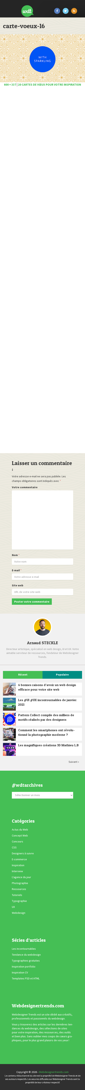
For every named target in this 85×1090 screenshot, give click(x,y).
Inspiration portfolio (23, 966)
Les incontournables (24, 948)
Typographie (19, 901)
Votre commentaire (25, 487)
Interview (17, 871)
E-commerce (19, 859)
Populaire (62, 674)
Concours (17, 841)
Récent (22, 674)
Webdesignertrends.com (54, 1072)
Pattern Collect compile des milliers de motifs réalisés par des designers (46, 717)
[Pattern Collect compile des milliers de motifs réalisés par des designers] (9, 719)
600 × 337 (10, 84)
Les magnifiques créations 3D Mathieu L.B (48, 745)
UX (13, 907)
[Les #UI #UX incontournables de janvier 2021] (9, 704)
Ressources (19, 889)
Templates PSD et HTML (26, 978)
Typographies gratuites (26, 960)
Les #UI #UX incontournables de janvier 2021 (47, 702)
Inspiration (18, 865)
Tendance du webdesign (26, 954)
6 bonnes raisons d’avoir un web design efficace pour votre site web (47, 687)
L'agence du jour (21, 877)
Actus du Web (20, 829)
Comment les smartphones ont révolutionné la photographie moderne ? (46, 732)
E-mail (16, 570)
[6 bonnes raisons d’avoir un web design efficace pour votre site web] (9, 689)
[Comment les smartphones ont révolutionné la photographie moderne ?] (9, 734)
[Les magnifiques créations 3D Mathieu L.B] (9, 749)
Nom (15, 555)
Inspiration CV (20, 972)
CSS (14, 847)
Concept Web (20, 835)
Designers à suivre (23, 853)
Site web (17, 585)
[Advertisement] (42, 271)
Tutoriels (17, 895)
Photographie (20, 883)
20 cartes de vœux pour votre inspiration (49, 84)
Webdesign (18, 913)
